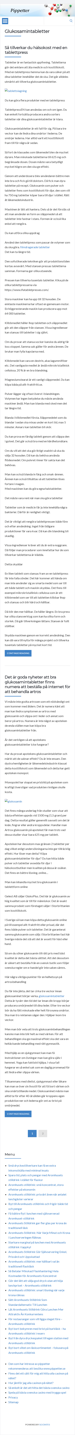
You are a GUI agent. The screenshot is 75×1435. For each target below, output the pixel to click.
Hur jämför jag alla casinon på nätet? (31, 1382)
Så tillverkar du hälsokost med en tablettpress (36, 50)
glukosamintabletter (51, 996)
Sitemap (13, 1402)
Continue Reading (18, 653)
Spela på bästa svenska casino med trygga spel (37, 1392)
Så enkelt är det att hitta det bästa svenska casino (39, 1387)
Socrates (44, 1424)
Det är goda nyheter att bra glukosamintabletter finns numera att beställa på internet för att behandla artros (37, 684)
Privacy (13, 1397)
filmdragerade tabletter (35, 247)
